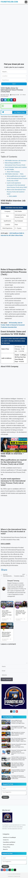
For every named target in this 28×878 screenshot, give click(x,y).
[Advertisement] (14, 19)
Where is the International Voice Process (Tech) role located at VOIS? (16, 192)
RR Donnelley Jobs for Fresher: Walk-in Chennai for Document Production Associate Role (13, 325)
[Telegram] (14, 711)
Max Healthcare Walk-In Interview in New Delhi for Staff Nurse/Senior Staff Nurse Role (17, 765)
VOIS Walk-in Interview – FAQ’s (14, 174)
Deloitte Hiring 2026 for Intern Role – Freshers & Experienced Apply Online (18, 746)
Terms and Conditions (8, 844)
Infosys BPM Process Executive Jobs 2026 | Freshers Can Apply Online (7, 613)
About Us (5, 849)
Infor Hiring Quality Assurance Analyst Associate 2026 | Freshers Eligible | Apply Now (18, 740)
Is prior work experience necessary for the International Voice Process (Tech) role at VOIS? (17, 185)
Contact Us (6, 840)
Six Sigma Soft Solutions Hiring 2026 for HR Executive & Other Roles (18, 777)
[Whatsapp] (12, 870)
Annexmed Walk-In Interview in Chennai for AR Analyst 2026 (18, 771)
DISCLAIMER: (13, 196)
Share (4, 570)
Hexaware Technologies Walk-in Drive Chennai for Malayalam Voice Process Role (18, 752)
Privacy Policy (6, 847)
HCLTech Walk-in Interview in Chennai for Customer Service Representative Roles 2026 (18, 758)
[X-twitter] (15, 870)
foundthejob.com (9, 2)
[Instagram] (11, 711)
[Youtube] (17, 711)
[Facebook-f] (2, 870)
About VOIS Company (13, 171)
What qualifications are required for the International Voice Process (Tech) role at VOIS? (17, 178)
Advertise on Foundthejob (9, 837)
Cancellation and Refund (9, 842)
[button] (26, 2)
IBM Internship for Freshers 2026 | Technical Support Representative (6, 634)
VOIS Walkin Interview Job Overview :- (16, 160)
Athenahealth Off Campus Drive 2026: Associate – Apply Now (21, 613)
